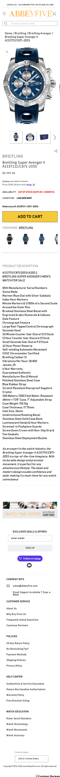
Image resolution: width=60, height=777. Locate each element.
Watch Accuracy (15, 735)
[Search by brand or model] (5, 23)
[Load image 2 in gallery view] (30, 137)
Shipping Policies (16, 660)
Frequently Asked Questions (22, 620)
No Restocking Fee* (17, 649)
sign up (30, 548)
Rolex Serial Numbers (19, 718)
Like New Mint (24, 198)
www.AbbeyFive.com (31, 766)
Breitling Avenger (39, 33)
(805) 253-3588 (47, 5)
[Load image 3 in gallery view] (44, 137)
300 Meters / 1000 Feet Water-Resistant (27, 396)
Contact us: (12, 5)
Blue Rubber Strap (14, 384)
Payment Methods (16, 654)
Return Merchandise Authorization (25, 689)
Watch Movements (16, 730)
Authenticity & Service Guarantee (25, 684)
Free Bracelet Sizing (17, 701)
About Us (11, 608)
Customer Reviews (17, 625)
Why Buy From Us (16, 614)
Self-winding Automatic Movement (24, 349)
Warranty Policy (15, 695)
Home (8, 33)
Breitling (20, 33)
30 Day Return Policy (18, 643)
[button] (4, 14)
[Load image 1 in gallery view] (16, 137)
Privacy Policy (14, 666)
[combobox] (30, 23)
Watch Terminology (17, 724)
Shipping (6, 181)
